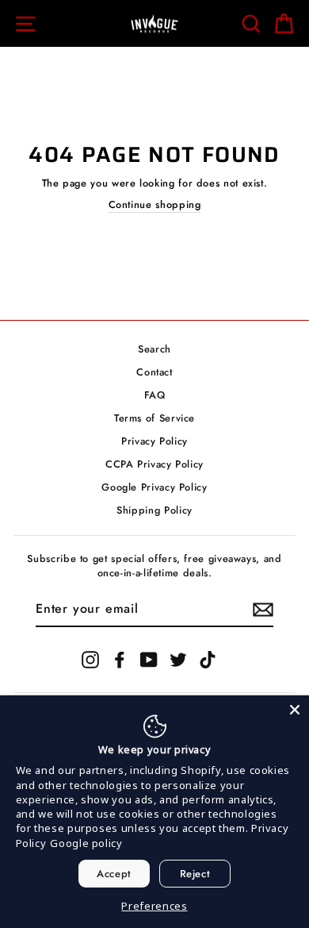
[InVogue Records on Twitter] (178, 659)
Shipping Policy (154, 510)
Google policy (86, 843)
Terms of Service (154, 417)
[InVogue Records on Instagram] (90, 659)
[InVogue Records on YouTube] (149, 659)
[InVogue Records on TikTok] (207, 659)
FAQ (155, 394)
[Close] (295, 710)
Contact (154, 371)
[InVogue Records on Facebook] (119, 659)
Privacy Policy (154, 441)
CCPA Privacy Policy (154, 464)
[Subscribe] (263, 609)
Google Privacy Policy (154, 487)
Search (154, 348)
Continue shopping (155, 205)
